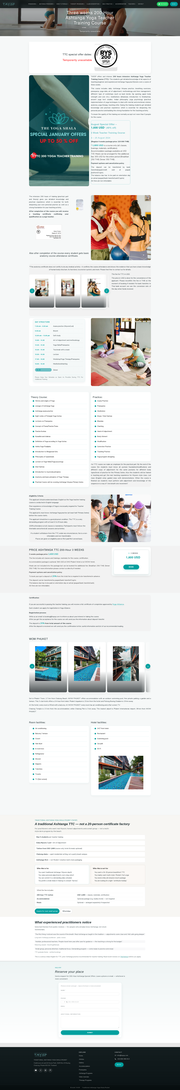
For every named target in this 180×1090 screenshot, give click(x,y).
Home (81, 1056)
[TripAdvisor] (50, 1070)
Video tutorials (61, 4)
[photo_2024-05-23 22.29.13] (87, 667)
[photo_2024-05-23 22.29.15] (48, 667)
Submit (90, 1033)
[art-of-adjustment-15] (93, 291)
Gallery (81, 1063)
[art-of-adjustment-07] (41, 291)
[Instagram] (46, 1070)
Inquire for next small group (47, 911)
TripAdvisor (124, 957)
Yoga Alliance (118, 604)
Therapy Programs (77, 4)
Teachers (131, 4)
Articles (81, 1059)
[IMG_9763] (67, 291)
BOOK (174, 4)
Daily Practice (107, 4)
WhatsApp (66, 911)
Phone (63, 998)
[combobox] (64, 1001)
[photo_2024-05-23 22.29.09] (126, 667)
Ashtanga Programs (46, 4)
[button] (59, 130)
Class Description (93, 4)
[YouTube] (36, 1070)
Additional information (70, 1014)
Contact (141, 4)
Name (63, 990)
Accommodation (120, 4)
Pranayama (32, 4)
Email (63, 1006)
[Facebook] (41, 1070)
